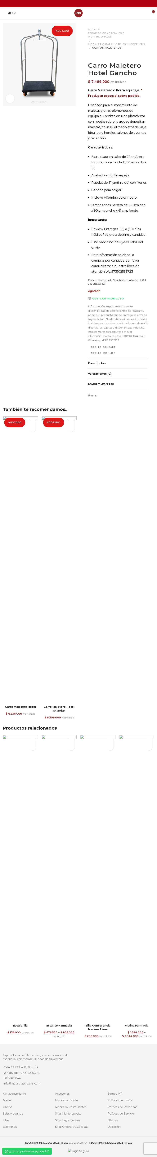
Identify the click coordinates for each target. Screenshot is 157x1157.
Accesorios (62, 1093)
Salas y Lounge (13, 1113)
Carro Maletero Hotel (20, 707)
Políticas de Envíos (120, 1100)
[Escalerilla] (20, 878)
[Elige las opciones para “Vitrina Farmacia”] (149, 747)
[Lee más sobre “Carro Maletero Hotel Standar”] (71, 428)
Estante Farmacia (59, 1025)
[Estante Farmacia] (59, 878)
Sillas (6, 1120)
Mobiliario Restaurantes (70, 1107)
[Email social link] (73, 3)
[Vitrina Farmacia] (136, 878)
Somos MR (115, 1093)
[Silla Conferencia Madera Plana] (97, 878)
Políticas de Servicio (121, 1113)
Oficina (7, 1107)
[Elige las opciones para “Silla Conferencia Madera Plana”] (110, 747)
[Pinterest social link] (78, 3)
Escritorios (10, 1126)
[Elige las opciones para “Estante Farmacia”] (71, 747)
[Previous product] (90, 55)
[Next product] (99, 55)
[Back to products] (95, 55)
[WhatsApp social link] (88, 3)
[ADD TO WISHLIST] (32, 421)
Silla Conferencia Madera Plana (97, 1027)
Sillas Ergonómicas (67, 1120)
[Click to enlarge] (10, 98)
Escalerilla (20, 1025)
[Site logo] (78, 13)
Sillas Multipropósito (68, 1113)
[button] (32, 747)
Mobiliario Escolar (66, 1100)
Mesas (7, 1100)
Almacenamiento (14, 1093)
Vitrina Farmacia (136, 1025)
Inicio (92, 29)
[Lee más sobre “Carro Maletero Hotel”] (32, 428)
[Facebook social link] (68, 3)
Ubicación (114, 1126)
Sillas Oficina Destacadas (71, 1126)
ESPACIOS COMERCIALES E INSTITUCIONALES (106, 35)
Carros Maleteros (107, 47)
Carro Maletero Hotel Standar (59, 708)
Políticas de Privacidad (122, 1107)
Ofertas (113, 1120)
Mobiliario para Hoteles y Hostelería (117, 44)
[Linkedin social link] (83, 3)
